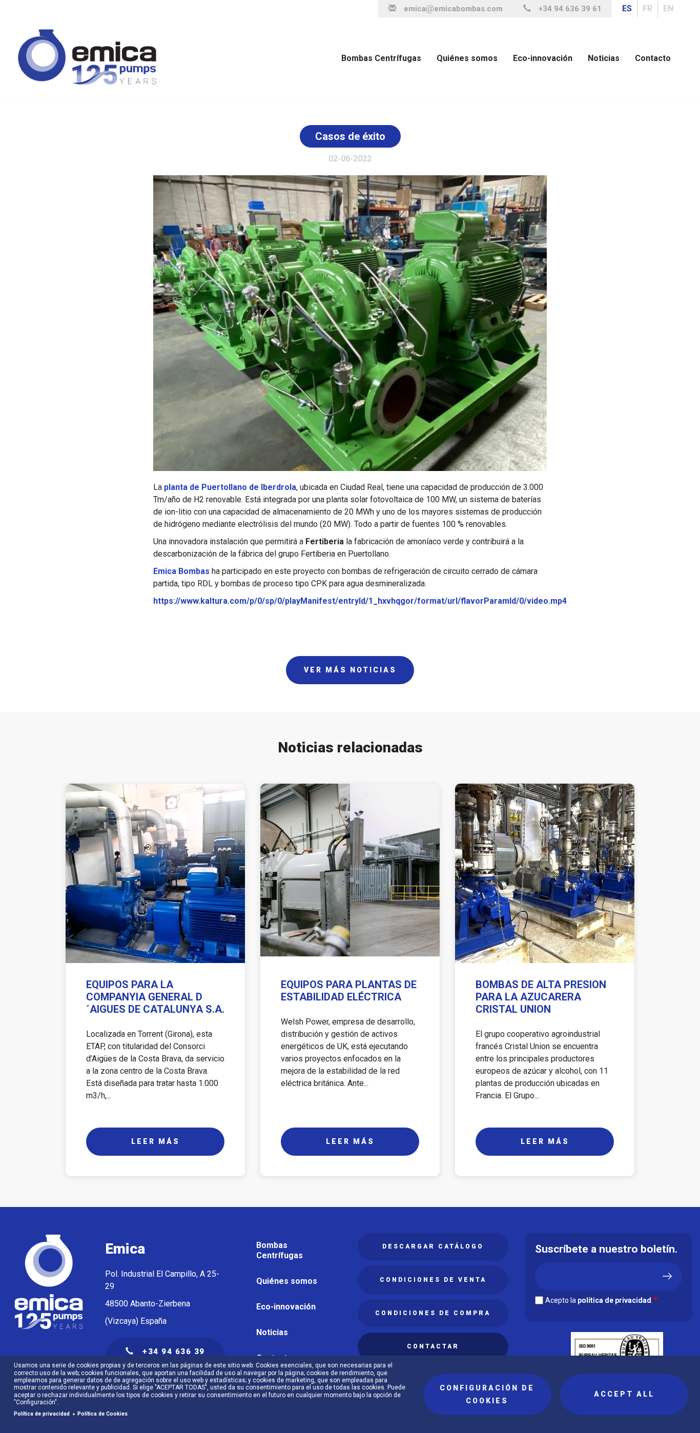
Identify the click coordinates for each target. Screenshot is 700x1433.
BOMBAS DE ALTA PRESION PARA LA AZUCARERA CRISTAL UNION (541, 996)
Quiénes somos (467, 58)
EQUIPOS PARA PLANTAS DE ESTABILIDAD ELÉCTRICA (349, 990)
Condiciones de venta (433, 1279)
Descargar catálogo (433, 1246)
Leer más (155, 1141)
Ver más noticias (350, 670)
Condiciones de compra (432, 1313)
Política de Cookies (102, 1414)
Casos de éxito (350, 136)
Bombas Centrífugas (381, 58)
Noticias (604, 58)
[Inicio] (91, 57)
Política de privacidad (42, 1414)
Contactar (433, 1346)
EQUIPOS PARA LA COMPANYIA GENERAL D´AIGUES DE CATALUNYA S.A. (155, 996)
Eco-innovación (542, 58)
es (627, 8)
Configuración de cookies (487, 1394)
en (668, 8)
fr (647, 8)
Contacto (653, 58)
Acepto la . (599, 1300)
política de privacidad (614, 1300)
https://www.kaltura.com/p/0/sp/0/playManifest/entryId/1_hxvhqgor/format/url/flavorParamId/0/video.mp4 (360, 601)
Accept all (624, 1394)
